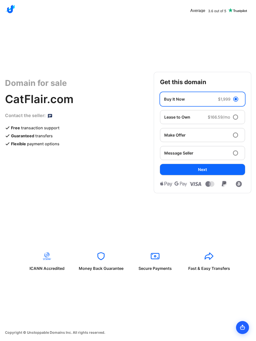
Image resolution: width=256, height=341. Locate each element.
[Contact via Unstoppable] (50, 115)
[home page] (10, 9)
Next (202, 169)
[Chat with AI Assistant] (242, 327)
